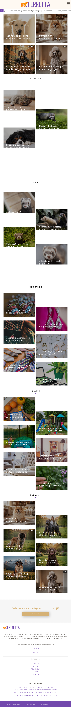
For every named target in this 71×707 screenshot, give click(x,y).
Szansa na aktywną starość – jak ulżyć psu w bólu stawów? (19, 37)
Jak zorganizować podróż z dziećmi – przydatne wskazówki (18, 443)
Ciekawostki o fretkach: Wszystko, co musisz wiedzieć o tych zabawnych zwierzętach (17, 245)
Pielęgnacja (35, 286)
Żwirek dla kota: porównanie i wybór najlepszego (15, 108)
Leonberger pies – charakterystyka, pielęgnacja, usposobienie (48, 11)
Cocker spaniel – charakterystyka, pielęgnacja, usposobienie (35, 695)
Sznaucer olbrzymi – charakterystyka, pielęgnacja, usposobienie (51, 533)
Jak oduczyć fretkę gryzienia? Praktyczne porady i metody (35, 690)
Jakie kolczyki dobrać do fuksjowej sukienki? (51, 325)
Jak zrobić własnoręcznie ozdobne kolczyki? (18, 339)
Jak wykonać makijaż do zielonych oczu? (50, 380)
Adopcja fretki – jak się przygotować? (50, 262)
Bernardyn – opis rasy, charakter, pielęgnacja (17, 575)
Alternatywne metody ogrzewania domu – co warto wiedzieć (50, 457)
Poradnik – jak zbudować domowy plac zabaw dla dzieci (50, 429)
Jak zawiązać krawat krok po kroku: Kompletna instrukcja (18, 366)
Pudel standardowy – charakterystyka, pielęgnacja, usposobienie (51, 68)
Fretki (36, 182)
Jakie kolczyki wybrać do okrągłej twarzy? (51, 353)
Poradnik (35, 391)
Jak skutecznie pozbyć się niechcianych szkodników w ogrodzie (51, 484)
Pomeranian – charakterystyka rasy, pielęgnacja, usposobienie (51, 37)
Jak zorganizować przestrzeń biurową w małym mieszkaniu (35, 692)
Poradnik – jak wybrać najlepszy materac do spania (16, 470)
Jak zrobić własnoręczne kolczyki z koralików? (18, 311)
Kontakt (35, 652)
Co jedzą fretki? (13, 212)
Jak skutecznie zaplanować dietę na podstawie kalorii (16, 415)
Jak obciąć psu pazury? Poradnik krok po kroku (35, 687)
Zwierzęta (35, 495)
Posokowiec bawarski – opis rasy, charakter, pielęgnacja (18, 68)
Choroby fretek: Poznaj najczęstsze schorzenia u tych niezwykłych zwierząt (51, 228)
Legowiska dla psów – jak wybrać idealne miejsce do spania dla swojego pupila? (18, 146)
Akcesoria (35, 78)
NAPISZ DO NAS (35, 614)
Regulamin (44, 704)
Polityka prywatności (13, 704)
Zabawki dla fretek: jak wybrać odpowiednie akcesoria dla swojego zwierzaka (50, 127)
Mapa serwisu (30, 704)
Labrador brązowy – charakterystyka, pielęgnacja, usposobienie (51, 561)
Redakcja (35, 649)
